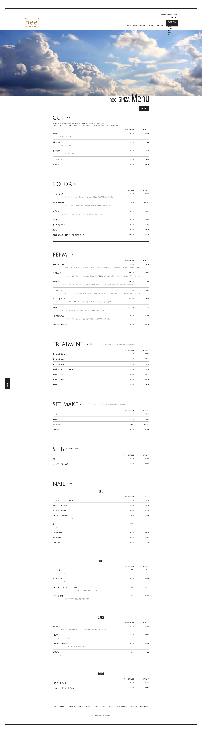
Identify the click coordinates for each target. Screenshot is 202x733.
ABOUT (135, 25)
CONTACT (160, 25)
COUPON (144, 108)
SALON (128, 25)
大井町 (170, 28)
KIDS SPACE (144, 706)
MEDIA (88, 706)
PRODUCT (133, 706)
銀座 (169, 26)
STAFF (151, 25)
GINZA (80, 706)
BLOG (104, 706)
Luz (169, 35)
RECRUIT (7, 383)
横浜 (169, 33)
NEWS (111, 706)
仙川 (169, 30)
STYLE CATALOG (121, 706)
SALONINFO (71, 706)
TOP (55, 706)
